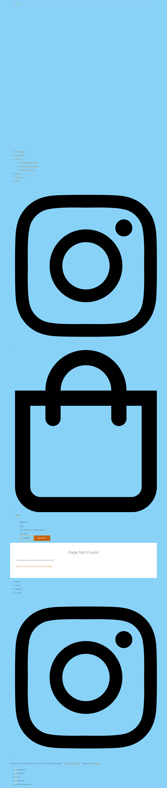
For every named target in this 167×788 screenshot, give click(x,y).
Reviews (18, 174)
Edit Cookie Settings (72, 763)
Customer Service (27, 170)
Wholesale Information (29, 163)
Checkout (42, 538)
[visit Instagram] (86, 346)
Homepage (19, 152)
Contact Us (19, 177)
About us (19, 159)
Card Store (19, 155)
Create (97, 763)
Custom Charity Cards (29, 166)
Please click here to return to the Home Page (34, 566)
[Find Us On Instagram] (86, 758)
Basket (26, 538)
